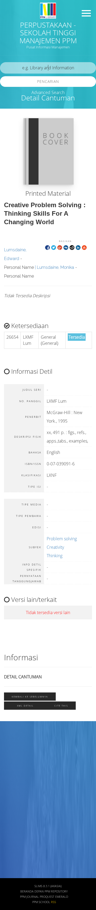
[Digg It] (65, 247)
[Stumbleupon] (84, 247)
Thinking (54, 556)
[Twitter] (53, 247)
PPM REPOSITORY (56, 891)
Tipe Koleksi (16, 802)
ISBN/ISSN (14, 786)
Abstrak (12, 849)
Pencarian (48, 81)
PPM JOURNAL (29, 897)
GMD (10, 833)
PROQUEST (47, 897)
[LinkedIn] (78, 247)
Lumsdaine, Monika (55, 267)
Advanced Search (48, 92)
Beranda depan (32, 891)
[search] (48, 68)
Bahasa (12, 817)
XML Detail (25, 705)
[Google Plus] (59, 247)
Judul (10, 739)
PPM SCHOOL (41, 902)
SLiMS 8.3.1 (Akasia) (48, 886)
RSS (53, 902)
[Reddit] (72, 247)
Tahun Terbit (16, 864)
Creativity (55, 547)
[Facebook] (47, 247)
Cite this (61, 705)
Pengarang (14, 755)
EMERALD (61, 897)
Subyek (12, 771)
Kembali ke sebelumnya (30, 696)
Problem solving (62, 539)
